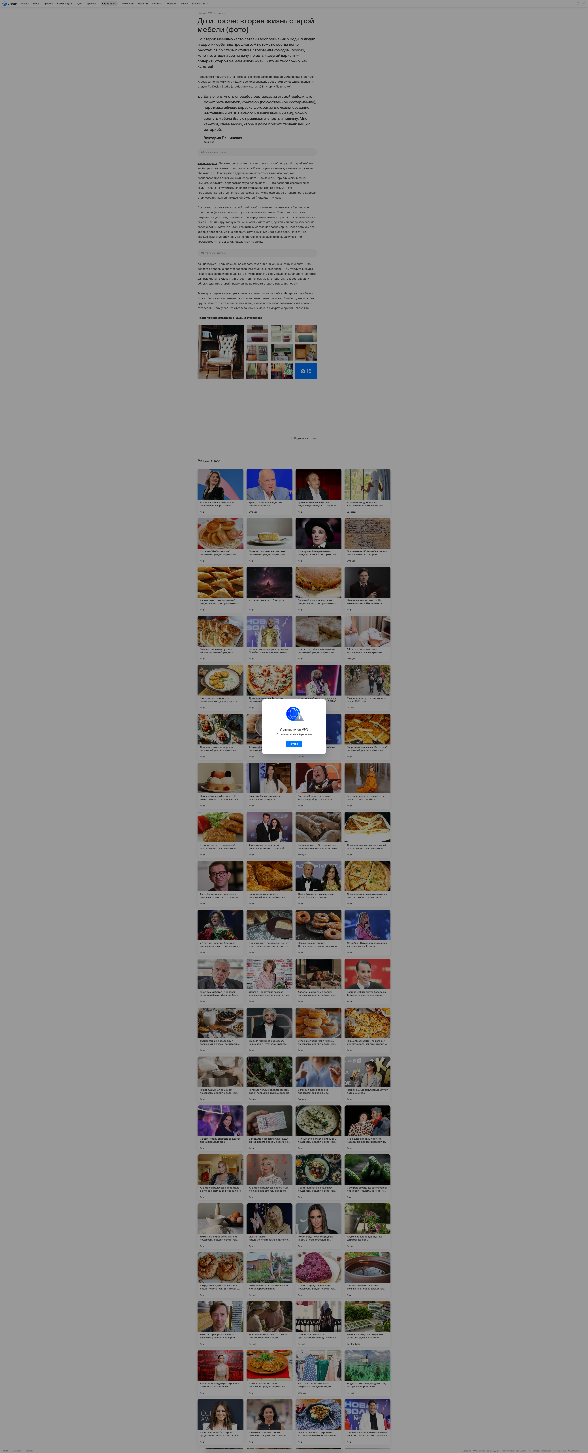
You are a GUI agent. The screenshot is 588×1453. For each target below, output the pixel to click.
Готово (294, 743)
